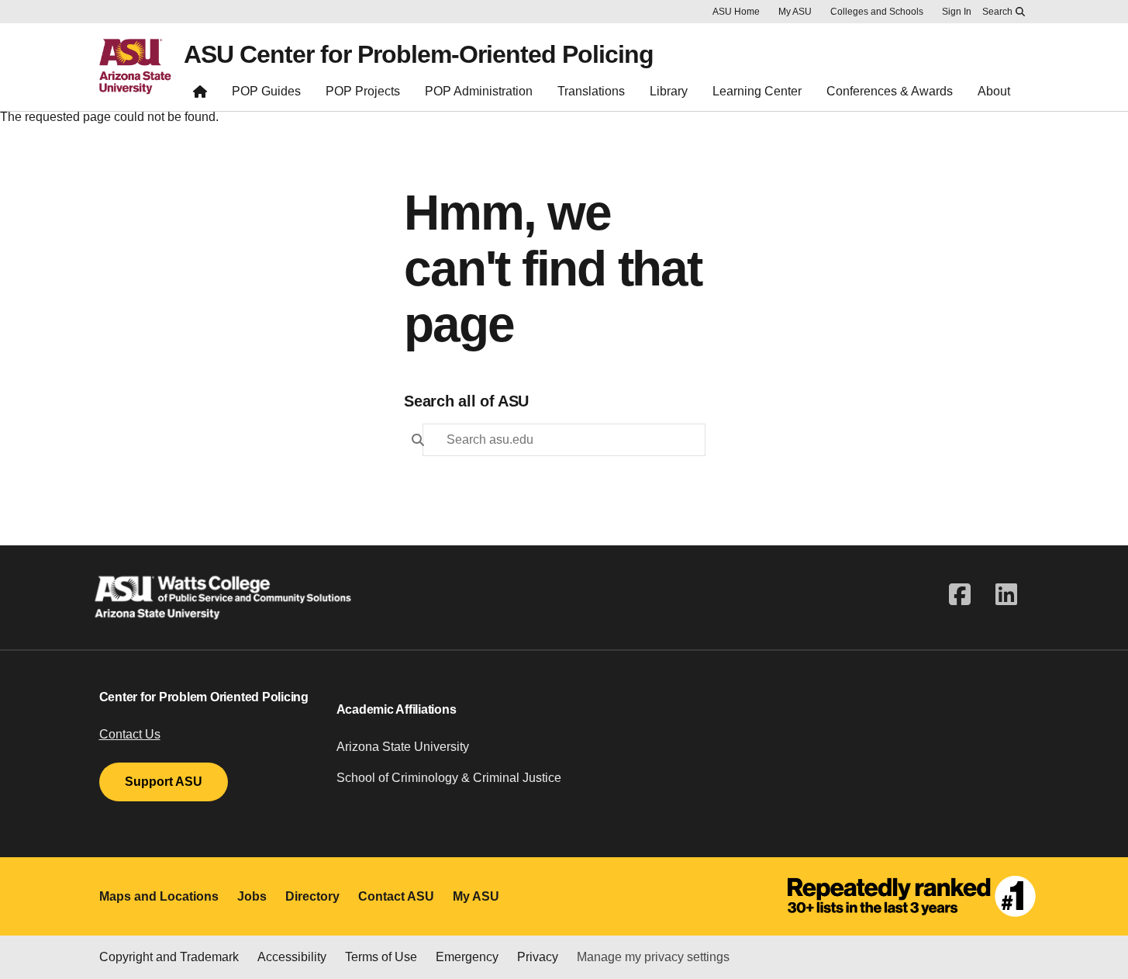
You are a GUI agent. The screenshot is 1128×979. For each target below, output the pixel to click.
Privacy (537, 956)
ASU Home (736, 11)
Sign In (956, 11)
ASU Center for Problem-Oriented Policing (419, 54)
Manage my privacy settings (653, 956)
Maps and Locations (159, 896)
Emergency (467, 956)
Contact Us (129, 734)
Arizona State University (402, 746)
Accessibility (291, 956)
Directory (312, 896)
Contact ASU (396, 896)
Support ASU (163, 781)
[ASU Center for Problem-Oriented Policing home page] (200, 95)
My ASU (795, 11)
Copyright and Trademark (169, 956)
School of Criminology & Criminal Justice (448, 777)
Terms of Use (381, 956)
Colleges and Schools (876, 11)
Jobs (252, 896)
